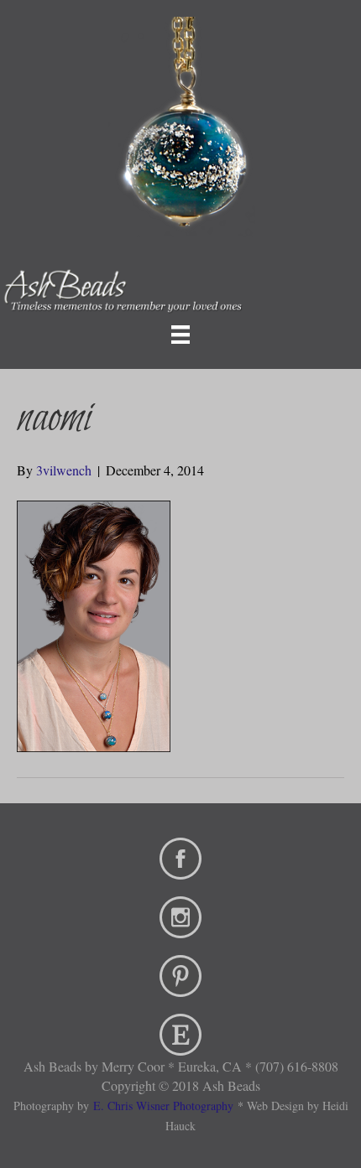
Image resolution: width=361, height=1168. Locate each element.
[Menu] (180, 334)
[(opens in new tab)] (180, 855)
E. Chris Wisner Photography (163, 1105)
